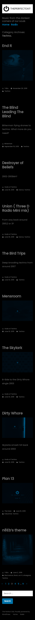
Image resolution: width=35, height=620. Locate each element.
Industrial (8, 514)
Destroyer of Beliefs (12, 165)
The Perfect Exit (8, 612)
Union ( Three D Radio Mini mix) (15, 208)
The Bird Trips (13, 253)
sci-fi (20, 575)
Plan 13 (8, 478)
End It (7, 45)
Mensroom (11, 296)
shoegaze (27, 575)
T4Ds (6, 88)
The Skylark (12, 347)
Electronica (8, 575)
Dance (21, 190)
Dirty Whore (12, 413)
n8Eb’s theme (14, 530)
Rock (16, 575)
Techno (7, 91)
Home (5, 24)
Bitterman (8, 144)
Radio (14, 24)
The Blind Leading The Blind (12, 112)
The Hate (7, 511)
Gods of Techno (10, 187)
